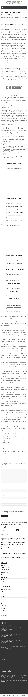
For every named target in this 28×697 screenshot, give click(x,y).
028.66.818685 (9, 629)
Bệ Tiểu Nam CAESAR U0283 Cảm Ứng (14, 220)
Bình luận (3, 467)
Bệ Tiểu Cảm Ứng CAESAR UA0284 (14, 255)
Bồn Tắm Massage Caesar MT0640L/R (14, 206)
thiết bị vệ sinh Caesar (12, 24)
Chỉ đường (6, 630)
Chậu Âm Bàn (5, 581)
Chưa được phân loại (6, 589)
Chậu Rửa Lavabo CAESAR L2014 (14, 263)
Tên (2, 487)
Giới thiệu (3, 665)
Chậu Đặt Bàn (5, 584)
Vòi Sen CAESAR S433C (14, 298)
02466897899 (9, 648)
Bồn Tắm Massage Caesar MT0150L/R (14, 212)
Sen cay (2, 598)
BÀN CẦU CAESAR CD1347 (14, 198)
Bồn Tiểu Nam (14, 438)
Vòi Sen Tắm (7, 440)
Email (2, 495)
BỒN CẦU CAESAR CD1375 (14, 163)
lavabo (2, 591)
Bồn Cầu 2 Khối (5, 569)
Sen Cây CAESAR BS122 (14, 277)
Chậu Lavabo (20, 438)
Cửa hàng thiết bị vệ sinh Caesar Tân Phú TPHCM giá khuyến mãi (14, 452)
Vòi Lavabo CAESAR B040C (14, 312)
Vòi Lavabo (3, 613)
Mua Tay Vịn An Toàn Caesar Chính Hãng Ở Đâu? (12, 557)
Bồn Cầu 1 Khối (5, 567)
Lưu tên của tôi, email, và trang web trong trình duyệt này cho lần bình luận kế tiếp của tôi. (14, 512)
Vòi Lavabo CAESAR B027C (14, 305)
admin (4, 436)
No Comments (6, 442)
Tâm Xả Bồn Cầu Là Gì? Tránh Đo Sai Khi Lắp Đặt (12, 544)
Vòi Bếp (2, 610)
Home (7, 17)
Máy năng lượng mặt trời (7, 593)
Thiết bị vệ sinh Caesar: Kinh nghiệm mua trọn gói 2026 (13, 542)
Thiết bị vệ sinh (4, 603)
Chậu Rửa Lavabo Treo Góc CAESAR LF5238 (14, 269)
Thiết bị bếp (4, 601)
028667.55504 (9, 635)
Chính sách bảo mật (5, 662)
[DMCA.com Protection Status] (4, 681)
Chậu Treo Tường (6, 586)
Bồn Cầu (4, 438)
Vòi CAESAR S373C (14, 291)
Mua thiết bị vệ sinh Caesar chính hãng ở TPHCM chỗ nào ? (14, 447)
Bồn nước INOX (4, 572)
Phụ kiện (3, 596)
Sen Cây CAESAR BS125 (14, 283)
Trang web (3, 502)
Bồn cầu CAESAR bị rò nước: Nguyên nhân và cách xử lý (14, 551)
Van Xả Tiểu (3, 608)
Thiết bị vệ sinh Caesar (6, 605)
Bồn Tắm (9, 438)
